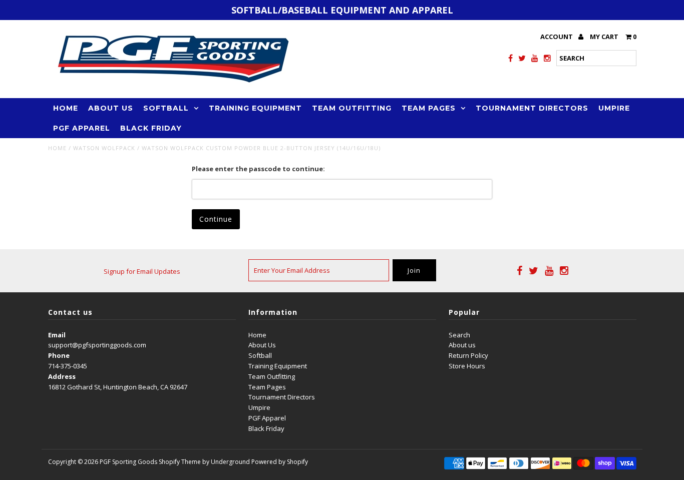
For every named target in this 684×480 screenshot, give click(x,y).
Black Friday (151, 128)
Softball (166, 108)
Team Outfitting (352, 108)
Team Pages (429, 108)
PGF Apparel (81, 128)
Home (65, 108)
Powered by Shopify (279, 461)
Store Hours (467, 365)
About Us (110, 108)
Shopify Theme (180, 461)
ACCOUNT (557, 36)
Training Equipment (255, 108)
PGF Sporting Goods (128, 461)
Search (459, 334)
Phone (59, 355)
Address (62, 376)
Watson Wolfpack (104, 148)
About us (462, 344)
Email (57, 334)
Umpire (614, 108)
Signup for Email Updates (142, 271)
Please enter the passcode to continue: (258, 168)
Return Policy (468, 355)
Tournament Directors (532, 108)
